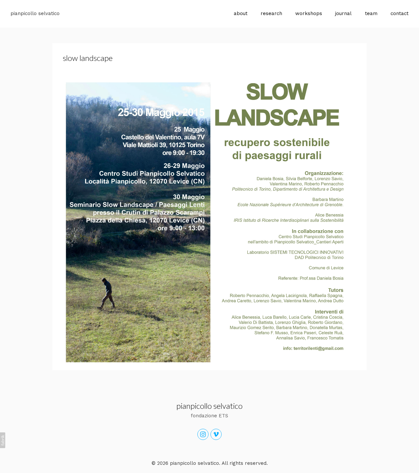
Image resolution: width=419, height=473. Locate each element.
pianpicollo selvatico (209, 405)
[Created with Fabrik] (2, 440)
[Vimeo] (216, 434)
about (240, 13)
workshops (308, 13)
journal (343, 13)
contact (400, 13)
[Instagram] (203, 434)
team (371, 13)
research (271, 13)
